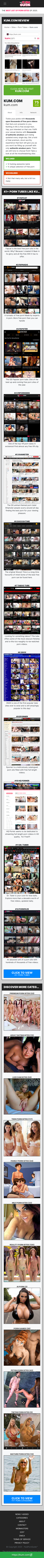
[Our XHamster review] (22, 479)
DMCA (22, 1536)
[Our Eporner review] (22, 741)
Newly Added (22, 1514)
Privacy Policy (22, 1543)
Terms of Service (22, 1539)
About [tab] (10, 112)
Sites (14, 27)
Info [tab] (21, 112)
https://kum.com (21, 1555)
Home (6, 27)
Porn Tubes (22, 27)
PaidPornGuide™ (31, 1547)
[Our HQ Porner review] (22, 806)
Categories (22, 1518)
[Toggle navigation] (5, 3)
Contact (22, 1525)
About (22, 1521)
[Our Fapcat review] (22, 223)
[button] (22, 90)
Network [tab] (33, 112)
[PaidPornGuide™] (25, 3)
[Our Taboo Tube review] (22, 610)
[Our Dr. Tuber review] (22, 870)
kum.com (17, 34)
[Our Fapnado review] (22, 289)
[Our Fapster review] (22, 354)
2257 (22, 1532)
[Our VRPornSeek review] (22, 418)
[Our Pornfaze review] (22, 934)
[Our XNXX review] (22, 677)
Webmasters (22, 1528)
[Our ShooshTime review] (22, 546)
